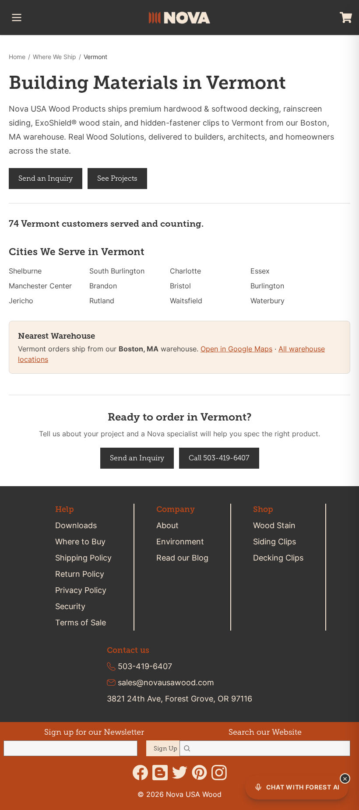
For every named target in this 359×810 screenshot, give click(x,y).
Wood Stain (274, 525)
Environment (180, 541)
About (167, 525)
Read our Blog (182, 557)
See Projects (117, 178)
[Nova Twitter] (179, 772)
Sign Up (165, 748)
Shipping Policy (83, 557)
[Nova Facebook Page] (140, 772)
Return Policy (79, 574)
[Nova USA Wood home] (179, 17)
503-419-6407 (145, 666)
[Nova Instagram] (219, 772)
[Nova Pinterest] (199, 772)
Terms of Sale (80, 622)
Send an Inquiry (45, 178)
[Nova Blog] (160, 772)
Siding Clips (274, 541)
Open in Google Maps (236, 348)
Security (70, 606)
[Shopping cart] (346, 17)
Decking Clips (278, 557)
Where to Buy (80, 541)
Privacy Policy (80, 590)
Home (17, 56)
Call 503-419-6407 (219, 458)
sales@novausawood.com (166, 682)
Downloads (76, 525)
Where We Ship (54, 56)
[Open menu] (16, 17)
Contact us (128, 650)
